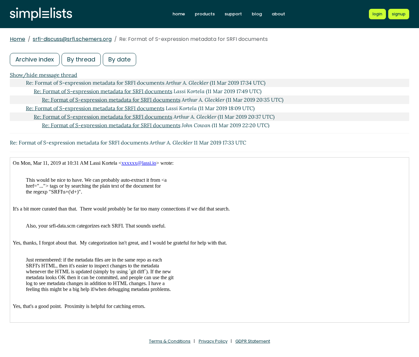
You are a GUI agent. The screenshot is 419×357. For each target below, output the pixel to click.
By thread (81, 59)
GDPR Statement (252, 341)
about (278, 14)
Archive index (34, 59)
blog (257, 14)
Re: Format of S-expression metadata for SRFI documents (103, 91)
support (233, 14)
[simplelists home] (41, 14)
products (205, 14)
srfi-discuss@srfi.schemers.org (72, 39)
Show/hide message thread (43, 75)
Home (17, 39)
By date (119, 59)
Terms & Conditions (170, 341)
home (179, 14)
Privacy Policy (213, 341)
